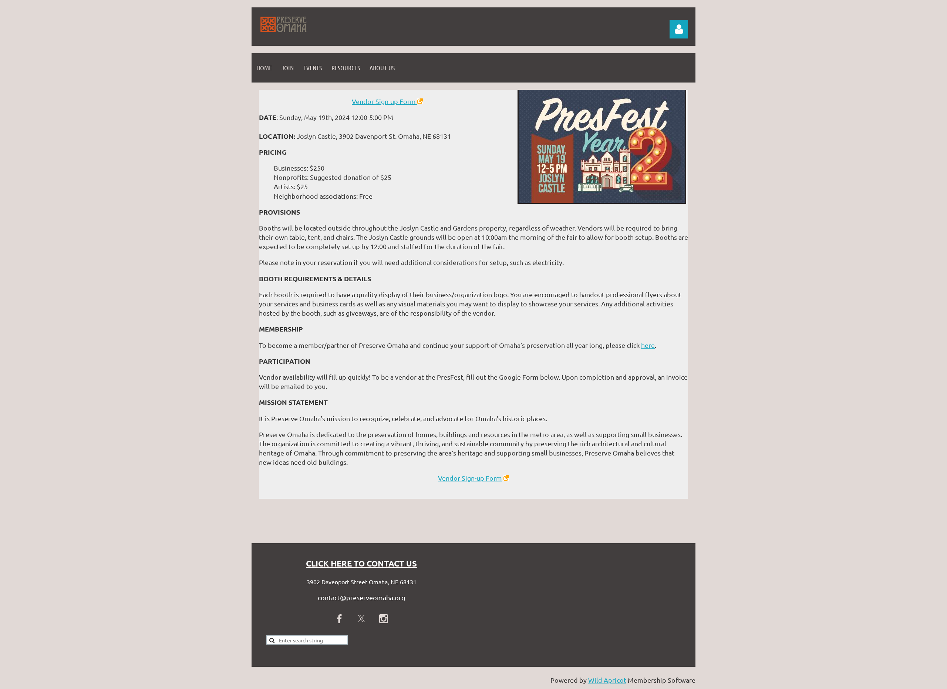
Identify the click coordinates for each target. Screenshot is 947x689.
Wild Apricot (607, 680)
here (648, 345)
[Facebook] (339, 618)
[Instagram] (383, 618)
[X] (361, 618)
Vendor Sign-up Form (384, 101)
